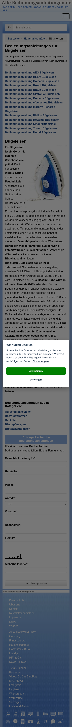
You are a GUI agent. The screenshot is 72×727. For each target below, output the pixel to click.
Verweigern (36, 379)
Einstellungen (40, 361)
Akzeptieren (36, 371)
